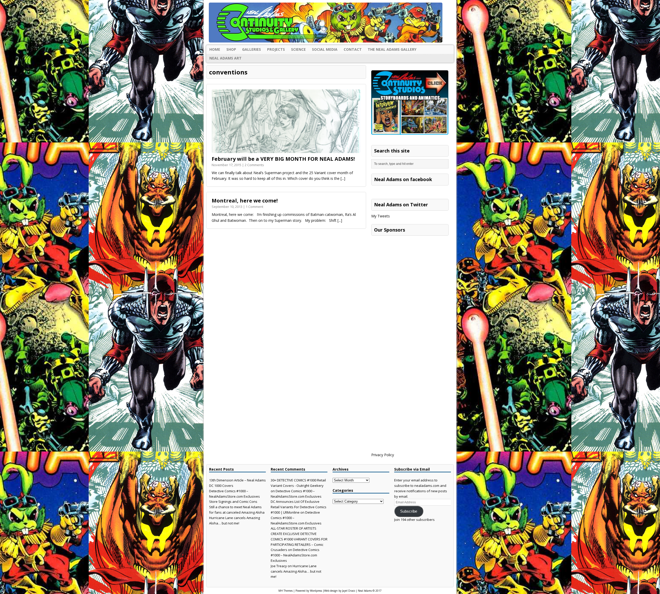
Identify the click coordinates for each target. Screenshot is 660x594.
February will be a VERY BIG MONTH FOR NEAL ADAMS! (283, 158)
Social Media (324, 49)
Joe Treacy (279, 566)
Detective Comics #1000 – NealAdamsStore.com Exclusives (295, 555)
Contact (353, 49)
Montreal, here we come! (245, 200)
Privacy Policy (382, 454)
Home (214, 49)
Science (298, 49)
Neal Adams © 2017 (370, 590)
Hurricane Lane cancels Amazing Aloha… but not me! (296, 571)
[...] (343, 178)
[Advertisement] (410, 270)
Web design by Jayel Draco (339, 590)
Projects (276, 49)
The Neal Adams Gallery (392, 49)
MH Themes (285, 590)
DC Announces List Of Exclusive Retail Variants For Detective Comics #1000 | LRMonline (298, 507)
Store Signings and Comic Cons (233, 501)
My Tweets (380, 216)
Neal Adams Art (225, 58)
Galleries (251, 49)
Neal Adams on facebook (403, 179)
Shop (231, 49)
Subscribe (408, 511)
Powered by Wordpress (308, 590)
